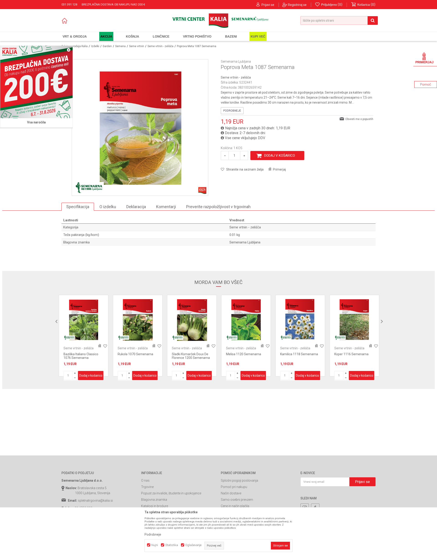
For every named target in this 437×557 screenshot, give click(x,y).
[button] (339, 20)
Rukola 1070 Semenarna (135, 354)
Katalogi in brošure (154, 506)
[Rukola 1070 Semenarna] (137, 319)
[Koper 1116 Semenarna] (354, 319)
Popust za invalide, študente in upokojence (171, 493)
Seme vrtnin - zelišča (160, 46)
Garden (107, 46)
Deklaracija (136, 206)
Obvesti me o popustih (359, 119)
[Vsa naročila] (36, 82)
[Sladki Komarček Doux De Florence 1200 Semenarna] (191, 319)
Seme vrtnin (136, 46)
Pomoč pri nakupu (234, 487)
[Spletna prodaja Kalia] (218, 20)
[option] (83, 335)
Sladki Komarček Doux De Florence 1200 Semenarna (191, 356)
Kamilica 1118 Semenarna (299, 354)
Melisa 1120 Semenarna (243, 354)
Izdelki (95, 46)
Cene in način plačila (235, 506)
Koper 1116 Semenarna (351, 354)
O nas (145, 480)
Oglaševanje (193, 545)
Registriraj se (297, 5)
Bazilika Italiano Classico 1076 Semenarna (81, 356)
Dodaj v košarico (279, 155)
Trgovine (147, 487)
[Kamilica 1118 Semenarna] (300, 319)
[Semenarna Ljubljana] (89, 187)
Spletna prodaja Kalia (74, 46)
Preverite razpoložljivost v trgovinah (218, 206)
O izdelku (107, 206)
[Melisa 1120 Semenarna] (246, 319)
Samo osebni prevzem (237, 499)
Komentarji (166, 206)
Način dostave (231, 493)
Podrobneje (232, 110)
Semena (120, 46)
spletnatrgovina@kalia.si (95, 500)
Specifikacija (77, 206)
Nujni (154, 545)
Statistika (171, 545)
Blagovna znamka (154, 499)
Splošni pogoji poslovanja (239, 480)
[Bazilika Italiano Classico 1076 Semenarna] (83, 319)
